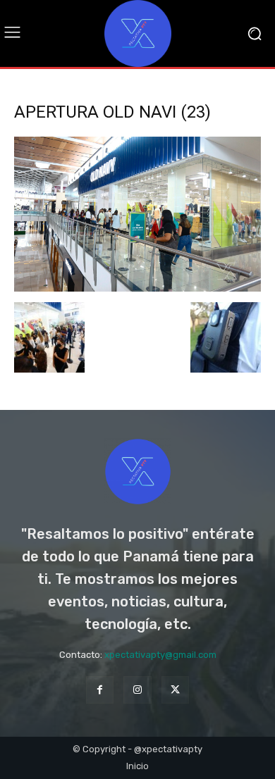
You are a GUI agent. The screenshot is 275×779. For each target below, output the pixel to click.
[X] (175, 690)
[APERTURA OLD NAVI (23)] (137, 288)
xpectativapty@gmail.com (160, 654)
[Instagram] (137, 690)
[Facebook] (100, 690)
